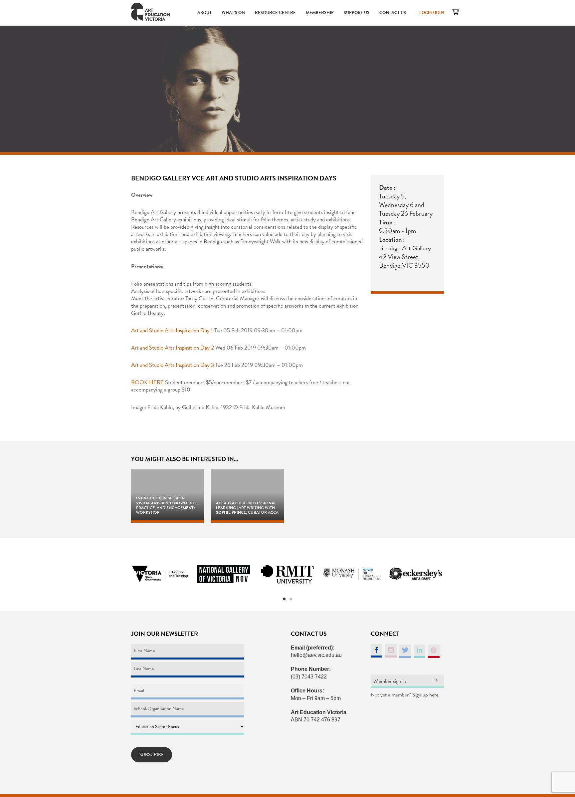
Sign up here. (426, 695)
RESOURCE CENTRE (275, 12)
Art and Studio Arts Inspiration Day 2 (172, 348)
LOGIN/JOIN (431, 12)
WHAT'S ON (233, 12)
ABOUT (204, 12)
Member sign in (390, 681)
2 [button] (291, 599)
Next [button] (452, 574)
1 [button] (284, 599)
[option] (159, 574)
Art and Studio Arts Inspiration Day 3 (172, 365)
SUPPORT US (356, 12)
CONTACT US (392, 12)
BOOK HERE (147, 382)
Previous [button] (122, 574)
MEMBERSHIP (320, 12)
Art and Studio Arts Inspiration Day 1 (172, 330)
